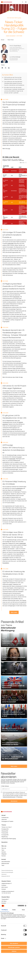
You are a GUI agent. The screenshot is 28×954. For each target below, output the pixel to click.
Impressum (19, 797)
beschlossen (16, 296)
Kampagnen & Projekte (7, 821)
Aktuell (2, 39)
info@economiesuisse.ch (7, 891)
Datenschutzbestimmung (7, 870)
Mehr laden (14, 766)
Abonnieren (14, 801)
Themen (3, 825)
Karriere (3, 856)
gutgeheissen (19, 488)
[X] (5, 67)
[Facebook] (2, 67)
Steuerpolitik (4, 831)
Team (2, 850)
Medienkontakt (5, 863)
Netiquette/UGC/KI (5, 876)
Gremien (3, 852)
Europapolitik (4, 835)
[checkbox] (1, 792)
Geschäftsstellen (5, 861)
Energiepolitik (5, 829)
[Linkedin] (8, 67)
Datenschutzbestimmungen (9, 797)
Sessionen (4, 819)
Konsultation (6, 563)
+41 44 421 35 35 (6, 893)
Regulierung (4, 836)
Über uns (3, 846)
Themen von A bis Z (6, 827)
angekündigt (10, 243)
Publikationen (4, 817)
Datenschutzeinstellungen (7, 872)
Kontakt (3, 859)
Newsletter (4, 842)
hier (9, 148)
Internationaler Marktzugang (8, 838)
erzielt (10, 584)
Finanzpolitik (4, 833)
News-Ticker (11, 39)
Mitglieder (4, 854)
